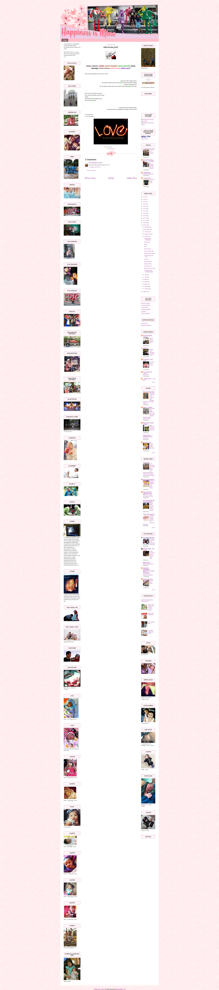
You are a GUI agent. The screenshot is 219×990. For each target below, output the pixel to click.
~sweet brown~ (147, 178)
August (146, 236)
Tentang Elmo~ (147, 435)
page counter (144, 138)
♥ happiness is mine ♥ (149, 148)
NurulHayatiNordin (94, 162)
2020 (144, 199)
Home (65, 40)
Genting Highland (145, 313)
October (146, 231)
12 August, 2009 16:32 (95, 167)
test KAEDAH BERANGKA (147, 239)
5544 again (147, 242)
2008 (144, 291)
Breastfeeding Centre (148, 174)
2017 (144, 206)
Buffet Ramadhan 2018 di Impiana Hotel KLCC (152, 555)
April (145, 281)
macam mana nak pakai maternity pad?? (147, 600)
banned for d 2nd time (149, 268)
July (145, 274)
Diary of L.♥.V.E (147, 442)
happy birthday (148, 261)
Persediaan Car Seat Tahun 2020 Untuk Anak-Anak (152, 541)
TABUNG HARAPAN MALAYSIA (148, 437)
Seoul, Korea (144, 323)
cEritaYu (145, 348)
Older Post (132, 178)
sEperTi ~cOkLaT (147, 407)
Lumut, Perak (144, 307)
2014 (144, 213)
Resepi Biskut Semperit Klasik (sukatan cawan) (152, 506)
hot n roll (146, 259)
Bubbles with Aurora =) (148, 564)
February (146, 286)
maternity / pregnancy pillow (151, 632)
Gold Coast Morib (145, 305)
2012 (144, 218)
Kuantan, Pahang (145, 303)
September (147, 234)
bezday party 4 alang (149, 253)
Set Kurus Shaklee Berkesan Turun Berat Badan (152, 484)
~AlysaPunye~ (147, 172)
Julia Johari (146, 462)
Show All (153, 382)
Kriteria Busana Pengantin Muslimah (148, 574)
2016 (144, 208)
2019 (144, 201)
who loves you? (148, 266)
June (145, 277)
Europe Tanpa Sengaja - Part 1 (152, 340)
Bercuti (146, 244)
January (146, 288)
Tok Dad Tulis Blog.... (148, 160)
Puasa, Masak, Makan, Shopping (152, 446)
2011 (144, 220)
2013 (144, 215)
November (147, 229)
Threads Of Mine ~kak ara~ (147, 336)
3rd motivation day (149, 251)
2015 (144, 211)
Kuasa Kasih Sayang (148, 479)
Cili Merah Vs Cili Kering (152, 363)
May (145, 279)
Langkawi (143, 311)
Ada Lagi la (146, 374)
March (146, 284)
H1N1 (145, 246)
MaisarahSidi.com (120, 989)
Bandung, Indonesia (146, 325)
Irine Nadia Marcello (148, 537)
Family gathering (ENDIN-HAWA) (148, 271)
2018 (144, 204)
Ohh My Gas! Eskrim (151, 582)
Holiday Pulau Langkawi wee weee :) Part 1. (152, 352)
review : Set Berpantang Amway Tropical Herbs (151, 607)
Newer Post (90, 178)
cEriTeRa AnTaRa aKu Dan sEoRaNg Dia (149, 501)
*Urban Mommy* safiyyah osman (147, 492)
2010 (144, 222)
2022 (144, 197)
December (147, 227)
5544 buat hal (147, 249)
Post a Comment (91, 170)
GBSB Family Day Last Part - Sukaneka (152, 427)
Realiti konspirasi (148, 579)
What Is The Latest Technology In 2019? (148, 495)
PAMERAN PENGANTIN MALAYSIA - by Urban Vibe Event (148, 570)
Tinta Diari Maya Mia (148, 392)
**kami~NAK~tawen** (149, 514)
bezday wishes (148, 263)
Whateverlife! (146, 562)
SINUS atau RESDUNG (151, 614)
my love (113, 148)
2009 (144, 225)
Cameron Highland (145, 309)
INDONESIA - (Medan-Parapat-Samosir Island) (152, 165)
